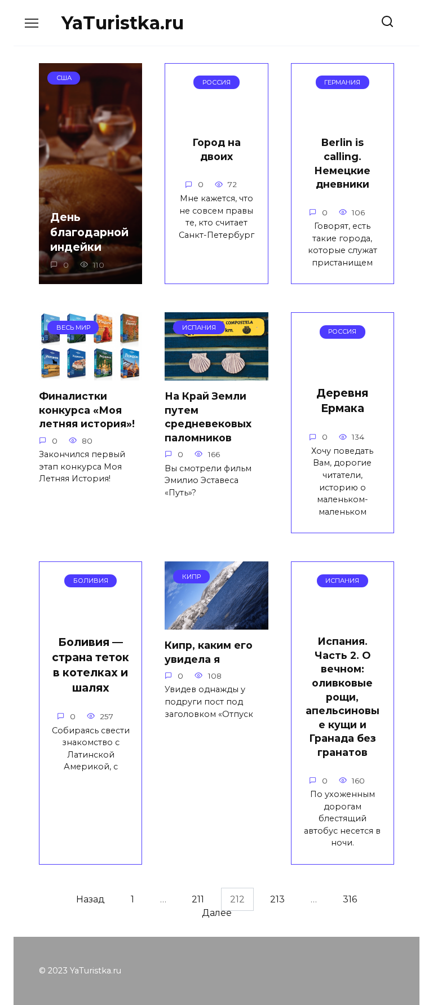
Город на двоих (216, 149)
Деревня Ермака (342, 400)
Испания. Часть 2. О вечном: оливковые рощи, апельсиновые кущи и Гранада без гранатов (342, 696)
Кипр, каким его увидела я (209, 652)
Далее (217, 912)
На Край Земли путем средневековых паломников (208, 417)
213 (277, 899)
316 (350, 899)
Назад (90, 899)
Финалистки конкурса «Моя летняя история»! (87, 410)
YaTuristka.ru (122, 23)
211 (198, 899)
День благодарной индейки (89, 232)
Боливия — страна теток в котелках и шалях (90, 664)
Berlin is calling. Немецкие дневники (342, 163)
